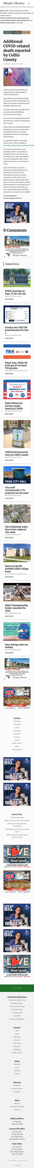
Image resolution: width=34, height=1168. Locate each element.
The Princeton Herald (17, 1006)
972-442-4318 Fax (17, 1149)
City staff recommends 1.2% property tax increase (17, 490)
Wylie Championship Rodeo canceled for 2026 (16, 608)
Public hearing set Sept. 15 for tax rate (15, 292)
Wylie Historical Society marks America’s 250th (14, 406)
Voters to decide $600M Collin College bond (17, 569)
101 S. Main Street (17, 1137)
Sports (17, 746)
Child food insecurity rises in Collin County (16, 453)
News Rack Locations (17, 1106)
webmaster (8, 64)
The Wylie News (17, 1013)
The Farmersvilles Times (17, 1000)
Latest (21, 64)
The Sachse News (17, 1010)
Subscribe (17, 1064)
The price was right (17, 817)
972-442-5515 (17, 1147)
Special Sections (17, 1089)
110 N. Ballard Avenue (17, 1152)
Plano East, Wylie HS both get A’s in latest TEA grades (16, 365)
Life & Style (17, 731)
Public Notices (17, 743)
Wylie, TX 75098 (17, 1124)
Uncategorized (17, 749)
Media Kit (17, 1092)
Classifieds (17, 1050)
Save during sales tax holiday (16, 646)
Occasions (17, 737)
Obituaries (17, 734)
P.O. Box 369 (17, 1122)
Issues (17, 1067)
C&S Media (17, 1016)
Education (21, 370)
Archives (17, 1071)
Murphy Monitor (17, 1003)
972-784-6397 (17, 1132)
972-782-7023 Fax (17, 1134)
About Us (17, 1103)
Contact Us (17, 1110)
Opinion (17, 740)
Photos (17, 1074)
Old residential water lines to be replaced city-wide (16, 529)
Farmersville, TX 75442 (17, 1139)
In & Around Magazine (17, 1019)
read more (9, 299)
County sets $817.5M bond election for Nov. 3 (17, 330)
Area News (15, 296)
